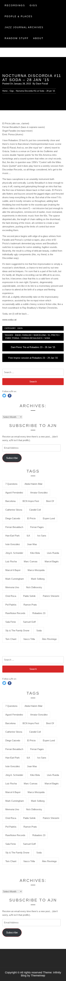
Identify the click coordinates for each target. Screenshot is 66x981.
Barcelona (40, 335)
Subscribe (12, 458)
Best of (50, 501)
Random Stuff (17, 38)
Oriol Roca (10, 596)
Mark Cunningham (14, 578)
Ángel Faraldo (23, 335)
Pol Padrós (10, 604)
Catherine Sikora (13, 509)
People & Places (19, 16)
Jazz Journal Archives (24, 27)
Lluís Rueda (53, 553)
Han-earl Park (12, 535)
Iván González (12, 544)
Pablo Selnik (29, 596)
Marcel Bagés (52, 561)
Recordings (15, 5)
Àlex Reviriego (49, 639)
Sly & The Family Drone (17, 630)
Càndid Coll (35, 509)
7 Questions (11, 484)
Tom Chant (10, 639)
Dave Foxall (42, 83)
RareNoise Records (15, 613)
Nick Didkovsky (34, 587)
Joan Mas (32, 544)
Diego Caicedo (12, 518)
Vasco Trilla (29, 639)
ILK (28, 535)
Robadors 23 (38, 613)
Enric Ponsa (12, 338)
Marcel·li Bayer (13, 570)
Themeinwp (38, 975)
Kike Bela (35, 553)
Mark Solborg (38, 578)
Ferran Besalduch (31, 338)
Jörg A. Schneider (14, 553)
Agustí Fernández (14, 492)
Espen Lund (49, 518)
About (38, 38)
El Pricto (53, 335)
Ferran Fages (37, 527)
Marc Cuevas (30, 561)
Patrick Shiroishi (51, 596)
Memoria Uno (12, 587)
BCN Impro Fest (31, 501)
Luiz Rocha (11, 561)
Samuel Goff (29, 622)
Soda (47, 338)
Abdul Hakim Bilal (33, 484)
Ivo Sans (41, 535)
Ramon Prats (30, 604)
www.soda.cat (9, 319)
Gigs (33, 5)
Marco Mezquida (36, 570)
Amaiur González (39, 492)
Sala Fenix (10, 622)
